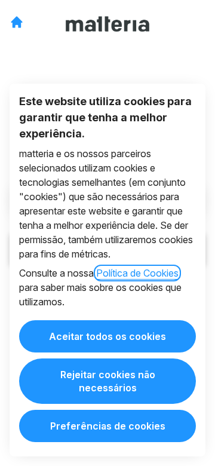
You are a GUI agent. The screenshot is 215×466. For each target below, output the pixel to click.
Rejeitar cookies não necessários (107, 381)
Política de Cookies (137, 273)
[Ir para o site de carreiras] (17, 22)
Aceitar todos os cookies (107, 336)
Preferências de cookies (107, 426)
